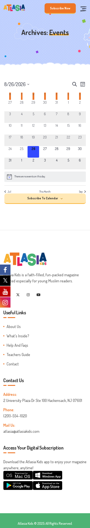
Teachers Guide (18, 354)
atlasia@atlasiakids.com (21, 431)
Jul (9, 191)
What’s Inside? (18, 335)
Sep (81, 191)
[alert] (45, 177)
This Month (45, 191)
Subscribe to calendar (42, 198)
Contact (13, 363)
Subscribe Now (60, 8)
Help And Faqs (17, 345)
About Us (14, 326)
